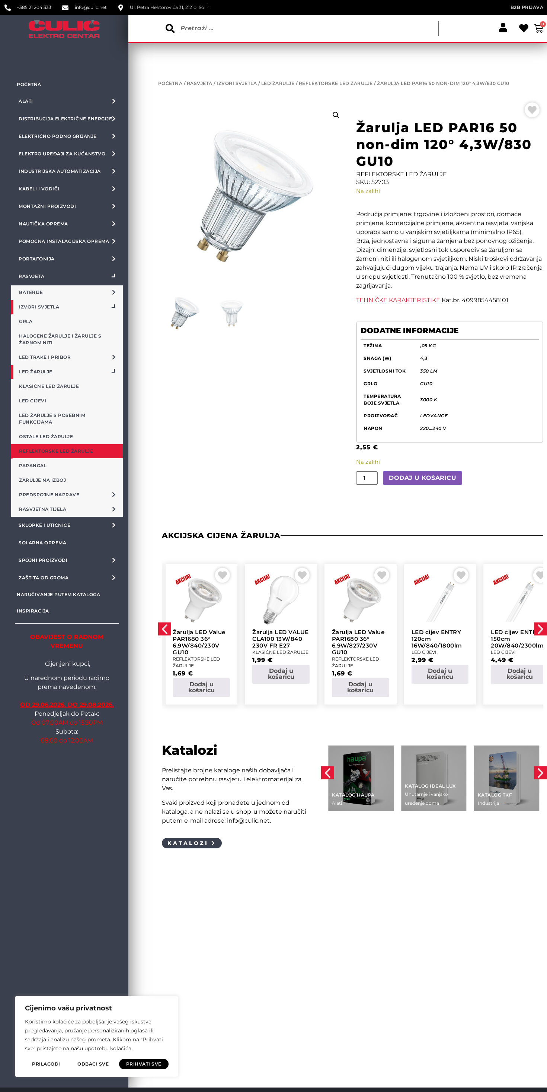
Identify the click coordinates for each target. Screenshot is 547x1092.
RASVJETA (199, 83)
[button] (336, 115)
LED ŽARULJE (278, 83)
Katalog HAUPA (353, 795)
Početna (29, 84)
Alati (337, 803)
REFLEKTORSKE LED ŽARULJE (336, 83)
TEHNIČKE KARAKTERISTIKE (398, 300)
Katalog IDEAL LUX (430, 786)
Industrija (488, 803)
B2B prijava (527, 7)
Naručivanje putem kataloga (58, 594)
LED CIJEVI (424, 652)
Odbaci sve (93, 1064)
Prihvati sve (143, 1064)
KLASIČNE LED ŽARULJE (280, 652)
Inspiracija (33, 611)
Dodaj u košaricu (422, 477)
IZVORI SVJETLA (237, 83)
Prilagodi (46, 1064)
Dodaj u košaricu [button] (201, 687)
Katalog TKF (495, 795)
